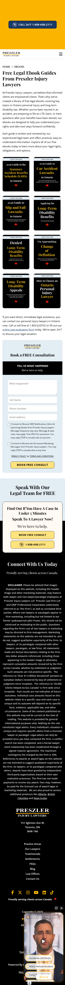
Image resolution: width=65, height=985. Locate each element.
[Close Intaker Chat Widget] (61, 908)
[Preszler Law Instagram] (28, 892)
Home (6, 66)
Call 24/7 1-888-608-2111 (35, 24)
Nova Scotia (40, 798)
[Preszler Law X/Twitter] (20, 892)
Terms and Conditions (42, 456)
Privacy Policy (18, 456)
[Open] (60, 54)
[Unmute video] (43, 941)
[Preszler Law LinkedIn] (44, 892)
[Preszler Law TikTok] (52, 892)
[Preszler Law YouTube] (36, 892)
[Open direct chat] (56, 908)
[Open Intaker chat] (29, 983)
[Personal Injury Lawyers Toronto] (11, 54)
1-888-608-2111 (35, 544)
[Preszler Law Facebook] (12, 892)
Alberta (42, 794)
